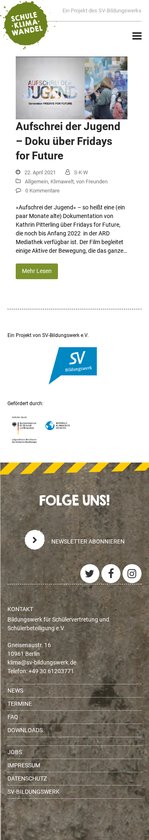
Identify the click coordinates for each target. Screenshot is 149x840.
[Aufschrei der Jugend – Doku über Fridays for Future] (71, 87)
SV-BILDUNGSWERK (33, 791)
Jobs (14, 752)
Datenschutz (27, 778)
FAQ (12, 717)
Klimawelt (62, 181)
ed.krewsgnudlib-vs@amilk (41, 662)
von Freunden (92, 181)
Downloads (25, 730)
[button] (137, 36)
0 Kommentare (42, 190)
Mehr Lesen (37, 271)
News (15, 690)
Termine (19, 703)
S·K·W (81, 172)
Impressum (23, 765)
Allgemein (36, 181)
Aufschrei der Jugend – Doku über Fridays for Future (68, 141)
